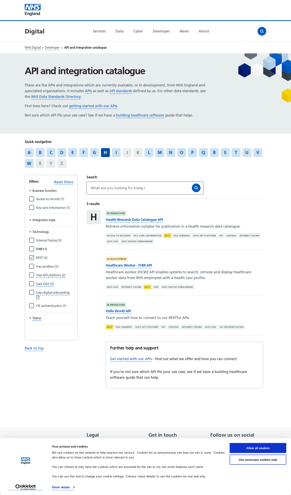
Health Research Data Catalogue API (134, 219)
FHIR (156, 287)
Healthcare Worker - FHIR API (129, 265)
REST (167, 235)
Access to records (118, 235)
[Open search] (262, 31)
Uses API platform (204, 235)
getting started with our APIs (93, 106)
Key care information (147, 235)
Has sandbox (182, 235)
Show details (61, 487)
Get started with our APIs (131, 359)
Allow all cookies (258, 448)
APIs (88, 91)
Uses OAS (112, 241)
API (221, 235)
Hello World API (118, 311)
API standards (120, 91)
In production (116, 213)
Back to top (34, 348)
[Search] (196, 188)
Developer (52, 47)
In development (117, 259)
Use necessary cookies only (258, 459)
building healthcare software (140, 115)
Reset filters (63, 182)
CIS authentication (232, 327)
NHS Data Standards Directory (56, 96)
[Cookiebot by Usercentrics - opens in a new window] (25, 487)
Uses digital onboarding (137, 241)
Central (231, 235)
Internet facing (249, 235)
